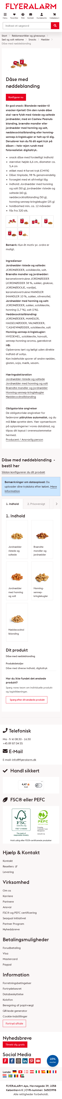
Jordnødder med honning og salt (27, 383)
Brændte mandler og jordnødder (27, 388)
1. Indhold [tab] (12, 504)
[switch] (38, 785)
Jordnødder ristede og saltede (25, 379)
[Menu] (42, 782)
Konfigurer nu (15, 97)
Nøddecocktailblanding (21, 396)
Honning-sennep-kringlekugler (25, 392)
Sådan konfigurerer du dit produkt (23, 472)
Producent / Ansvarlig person (24, 439)
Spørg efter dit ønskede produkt (27, 699)
